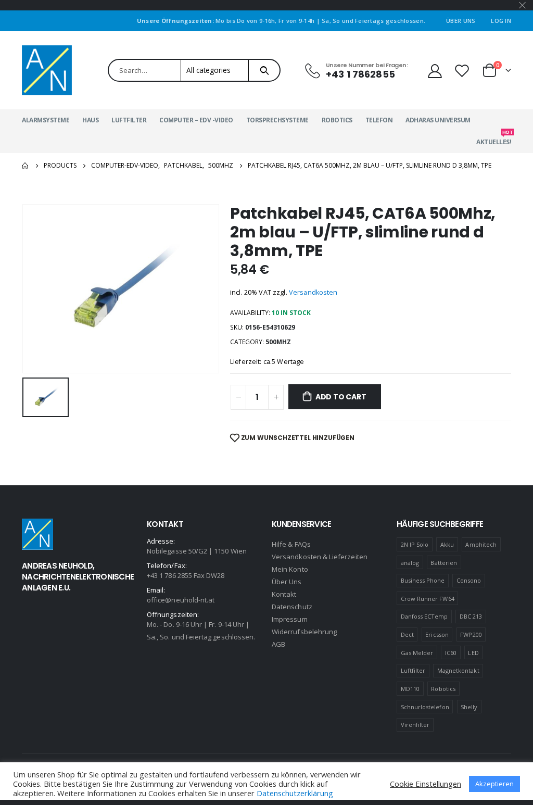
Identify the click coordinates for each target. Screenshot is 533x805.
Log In (501, 20)
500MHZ (278, 341)
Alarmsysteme (45, 120)
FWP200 (470, 634)
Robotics (337, 120)
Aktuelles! (493, 138)
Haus (90, 120)
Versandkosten (313, 292)
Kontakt (284, 594)
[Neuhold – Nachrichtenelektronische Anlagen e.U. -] (47, 70)
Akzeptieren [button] (494, 783)
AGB (278, 644)
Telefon (379, 120)
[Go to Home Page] (25, 165)
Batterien (443, 563)
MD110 (410, 689)
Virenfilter (415, 724)
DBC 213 (471, 616)
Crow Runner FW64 (427, 598)
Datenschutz (292, 606)
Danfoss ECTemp (424, 616)
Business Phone (423, 580)
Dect (407, 634)
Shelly (469, 707)
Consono (468, 580)
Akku (447, 544)
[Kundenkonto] (435, 71)
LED (473, 653)
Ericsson (437, 634)
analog (410, 563)
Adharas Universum (438, 120)
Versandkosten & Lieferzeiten (319, 556)
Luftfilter (128, 120)
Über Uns (460, 20)
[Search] (264, 70)
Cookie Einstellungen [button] (425, 783)
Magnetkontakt (458, 670)
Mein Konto (290, 569)
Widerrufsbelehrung (304, 631)
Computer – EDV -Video (196, 120)
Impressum (290, 619)
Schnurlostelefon (425, 707)
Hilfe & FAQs (291, 544)
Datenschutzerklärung (295, 793)
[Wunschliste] (463, 71)
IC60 (450, 653)
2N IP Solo (415, 544)
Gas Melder (417, 653)
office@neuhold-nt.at (180, 600)
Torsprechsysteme (277, 120)
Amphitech (481, 544)
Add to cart (340, 397)
